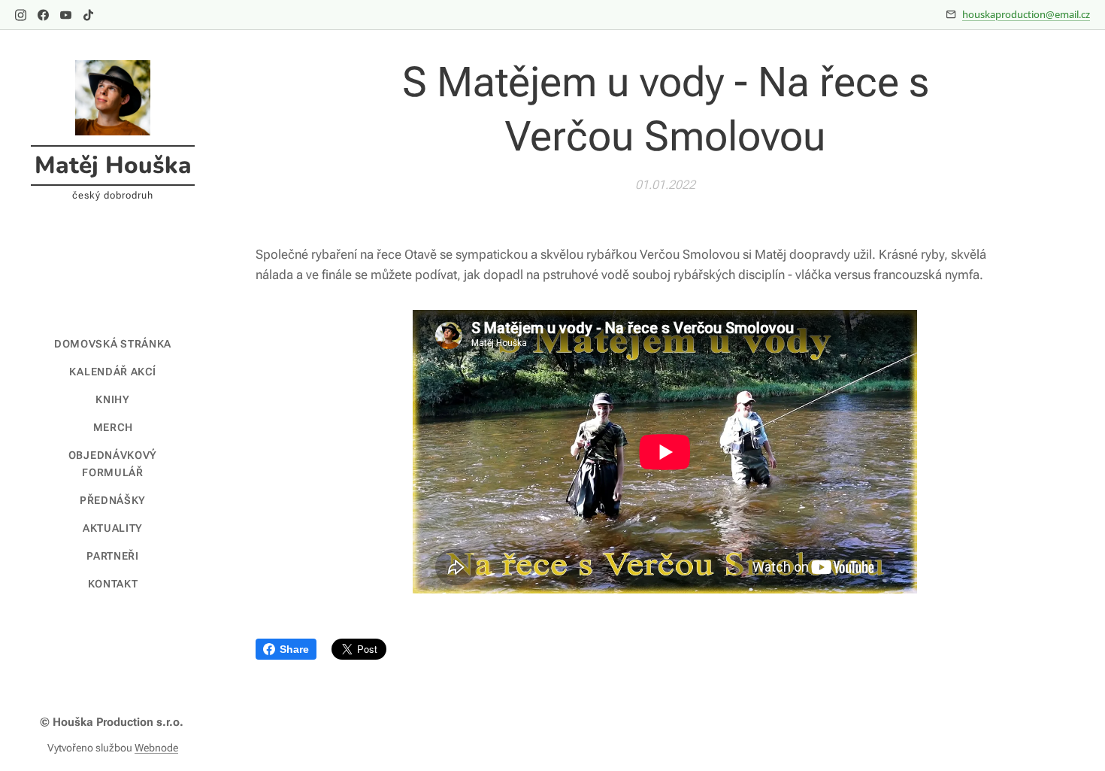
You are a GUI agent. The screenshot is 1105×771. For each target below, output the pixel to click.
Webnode (156, 748)
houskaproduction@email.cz (1026, 14)
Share (294, 649)
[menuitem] (113, 344)
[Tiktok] (88, 15)
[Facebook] (43, 15)
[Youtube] (65, 15)
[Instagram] (20, 15)
